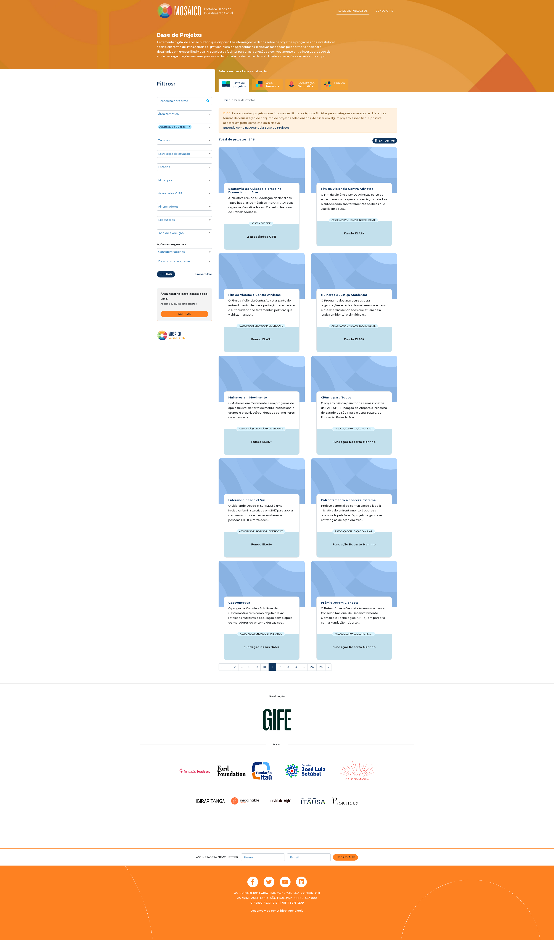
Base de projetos (353, 10)
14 (296, 667)
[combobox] (184, 114)
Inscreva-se (345, 857)
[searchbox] (182, 114)
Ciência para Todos (336, 397)
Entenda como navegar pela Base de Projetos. (256, 127)
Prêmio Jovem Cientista (340, 602)
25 (321, 667)
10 (264, 667)
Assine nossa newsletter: (217, 857)
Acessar (184, 314)
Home (226, 100)
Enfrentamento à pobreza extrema (348, 500)
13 (288, 667)
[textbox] (184, 233)
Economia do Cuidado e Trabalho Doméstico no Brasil (255, 190)
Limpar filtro (203, 274)
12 (280, 667)
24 (312, 667)
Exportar (386, 140)
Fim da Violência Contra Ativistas (347, 188)
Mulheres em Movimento (247, 397)
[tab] (234, 84)
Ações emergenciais (171, 244)
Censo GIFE (384, 10)
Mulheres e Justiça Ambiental (344, 295)
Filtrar (166, 274)
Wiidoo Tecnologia (290, 910)
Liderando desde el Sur (246, 500)
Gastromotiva (239, 602)
